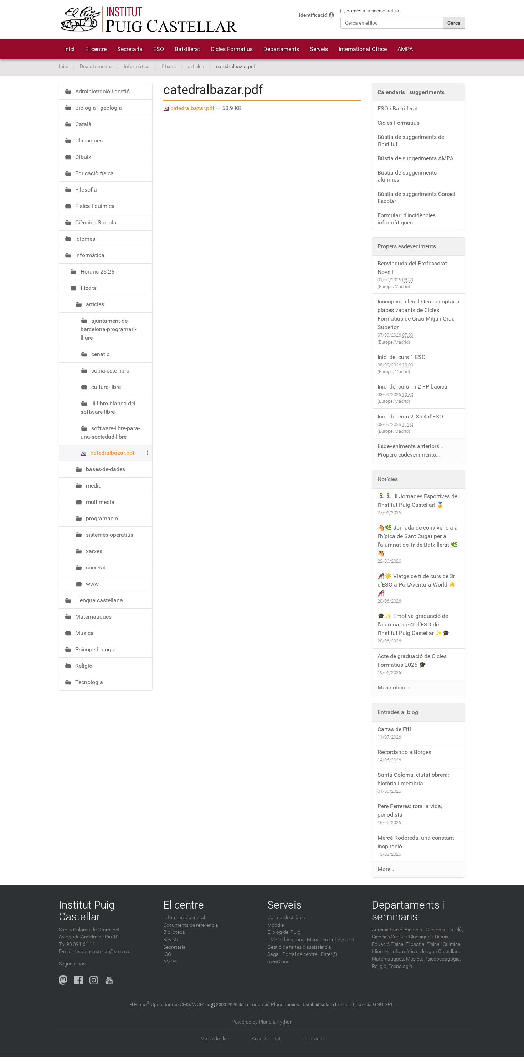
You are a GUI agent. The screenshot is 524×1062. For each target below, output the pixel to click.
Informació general (184, 918)
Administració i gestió (102, 91)
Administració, (388, 930)
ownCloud (278, 962)
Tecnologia (88, 682)
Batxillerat (187, 49)
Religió (83, 665)
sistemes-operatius (108, 534)
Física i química (94, 206)
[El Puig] (148, 19)
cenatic (99, 354)
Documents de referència (190, 925)
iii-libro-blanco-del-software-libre (109, 407)
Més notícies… (395, 687)
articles (196, 66)
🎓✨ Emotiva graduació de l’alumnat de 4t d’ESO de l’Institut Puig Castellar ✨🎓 (413, 624)
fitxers (169, 66)
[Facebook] (78, 980)
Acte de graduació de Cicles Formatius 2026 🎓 (412, 660)
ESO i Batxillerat (397, 108)
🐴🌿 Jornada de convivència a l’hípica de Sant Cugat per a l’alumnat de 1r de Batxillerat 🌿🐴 (417, 540)
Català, (455, 930)
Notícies (387, 479)
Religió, (379, 966)
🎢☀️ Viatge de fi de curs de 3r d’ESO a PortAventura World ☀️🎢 (416, 585)
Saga (273, 954)
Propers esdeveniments (406, 246)
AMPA (405, 49)
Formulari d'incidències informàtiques (406, 219)
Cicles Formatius (232, 49)
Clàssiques (88, 140)
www (91, 584)
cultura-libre (105, 387)
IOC (167, 954)
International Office (363, 49)
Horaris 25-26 (96, 271)
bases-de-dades (104, 469)
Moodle (275, 925)
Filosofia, (416, 944)
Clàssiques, (421, 937)
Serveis (319, 49)
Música (84, 633)
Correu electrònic (286, 918)
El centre (96, 49)
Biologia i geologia (98, 107)
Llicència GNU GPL (373, 1004)
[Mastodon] (63, 980)
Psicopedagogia (95, 649)
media (93, 485)
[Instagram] (93, 980)
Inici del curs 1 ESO (401, 357)
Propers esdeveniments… (408, 454)
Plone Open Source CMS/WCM (169, 1004)
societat (95, 567)
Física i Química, (444, 944)
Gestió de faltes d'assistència (299, 947)
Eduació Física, (388, 944)
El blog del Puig (283, 932)
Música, (414, 959)
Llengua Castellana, (441, 951)
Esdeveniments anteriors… (410, 446)
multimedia (99, 502)
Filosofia (85, 189)
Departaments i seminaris (408, 911)
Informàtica (137, 66)
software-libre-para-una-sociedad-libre (110, 432)
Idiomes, (381, 951)
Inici (69, 49)
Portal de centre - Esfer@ (309, 954)
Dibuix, (442, 937)
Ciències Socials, (390, 937)
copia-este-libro (109, 370)
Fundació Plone (266, 1004)
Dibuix (82, 156)
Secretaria (130, 49)
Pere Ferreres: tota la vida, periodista (409, 810)
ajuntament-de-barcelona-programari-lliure (108, 329)
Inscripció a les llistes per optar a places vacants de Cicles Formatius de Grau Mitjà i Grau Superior (418, 314)
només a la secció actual (373, 11)
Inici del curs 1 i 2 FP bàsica (412, 386)
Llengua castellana (98, 600)
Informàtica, (404, 951)
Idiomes (84, 238)
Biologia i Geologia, (425, 930)
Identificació (313, 15)
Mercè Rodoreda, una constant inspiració (415, 842)
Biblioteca (174, 932)
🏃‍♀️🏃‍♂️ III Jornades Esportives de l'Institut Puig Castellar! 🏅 (417, 500)
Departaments (281, 49)
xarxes (93, 551)
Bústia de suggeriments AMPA (415, 158)
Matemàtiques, (388, 959)
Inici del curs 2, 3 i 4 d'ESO (410, 416)
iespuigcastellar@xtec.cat (103, 951)
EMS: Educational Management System (310, 940)
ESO (158, 49)
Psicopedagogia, (442, 959)
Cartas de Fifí (394, 729)
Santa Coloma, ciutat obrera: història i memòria (413, 779)
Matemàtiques (93, 616)
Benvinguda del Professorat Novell (412, 267)
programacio (101, 518)
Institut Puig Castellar (87, 911)
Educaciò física (94, 173)
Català (83, 124)
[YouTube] (109, 980)
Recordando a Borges (404, 752)
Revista (171, 940)
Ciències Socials (95, 222)
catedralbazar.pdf (192, 108)
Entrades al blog (397, 712)
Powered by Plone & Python (262, 1022)
